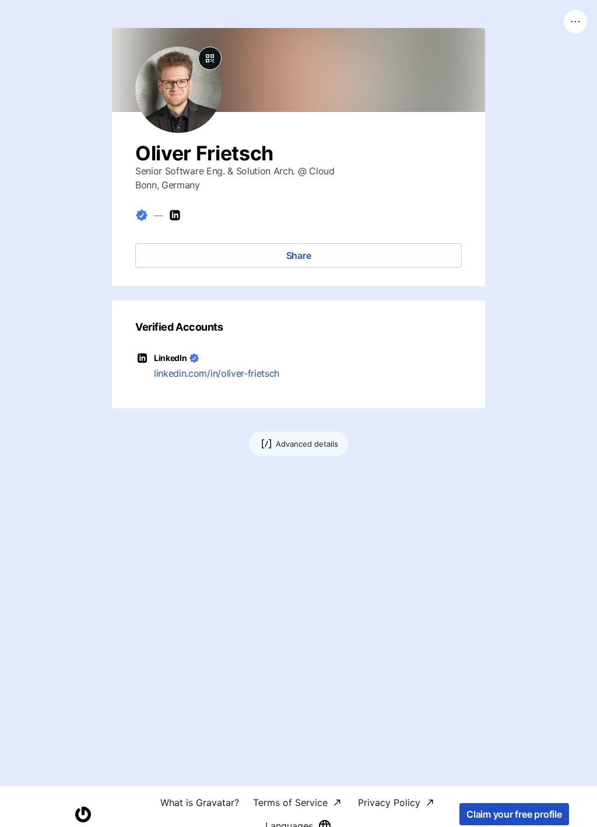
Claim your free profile (513, 814)
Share (298, 255)
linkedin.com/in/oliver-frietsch (216, 373)
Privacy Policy (389, 802)
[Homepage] (82, 814)
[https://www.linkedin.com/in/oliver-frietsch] (175, 215)
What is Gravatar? (199, 802)
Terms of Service (290, 802)
